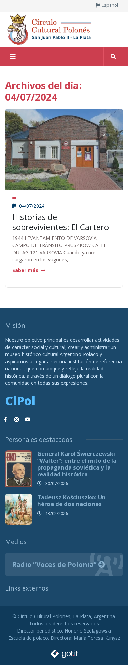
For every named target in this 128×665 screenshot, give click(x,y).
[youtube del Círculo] (27, 419)
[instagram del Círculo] (16, 419)
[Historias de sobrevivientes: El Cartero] (64, 148)
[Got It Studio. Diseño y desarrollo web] (64, 652)
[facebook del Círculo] (5, 419)
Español (110, 5)
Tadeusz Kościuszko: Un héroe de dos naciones (71, 500)
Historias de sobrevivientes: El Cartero (60, 221)
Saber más (25, 270)
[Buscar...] (113, 56)
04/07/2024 (31, 206)
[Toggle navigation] (12, 56)
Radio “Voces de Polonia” (55, 564)
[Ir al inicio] (51, 29)
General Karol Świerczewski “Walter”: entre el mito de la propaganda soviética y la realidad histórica (76, 464)
